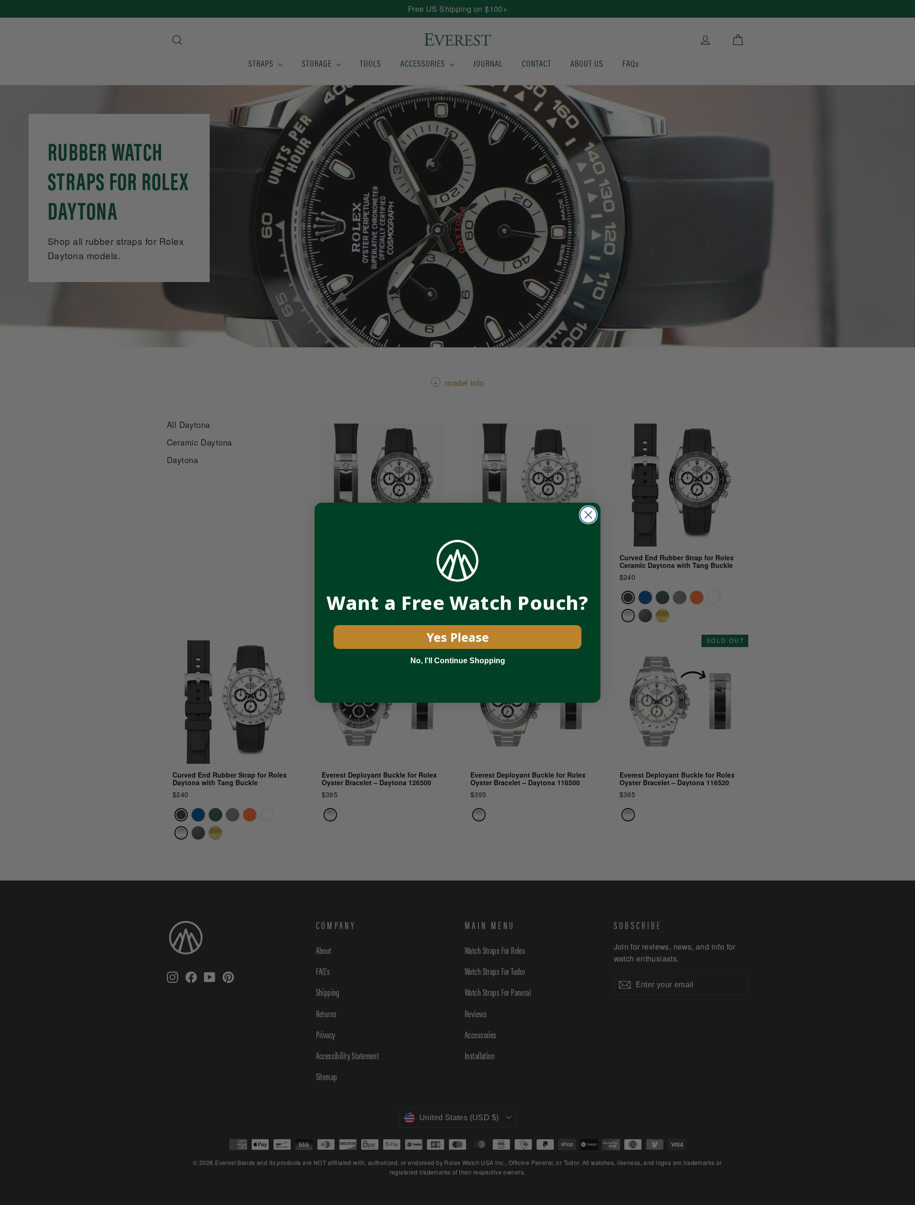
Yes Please (458, 637)
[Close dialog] (588, 514)
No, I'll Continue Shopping (457, 661)
